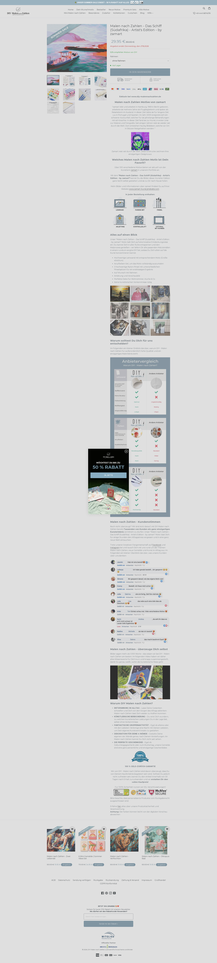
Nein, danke (108, 483)
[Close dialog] (126, 451)
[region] (108, 2)
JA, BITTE (108, 475)
